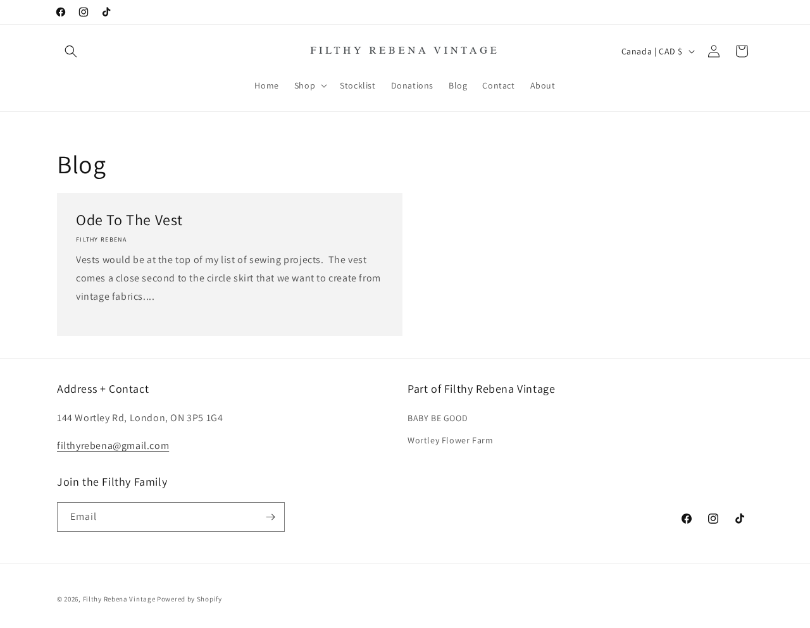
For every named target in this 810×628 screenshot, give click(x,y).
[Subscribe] (270, 517)
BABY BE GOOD (438, 418)
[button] (71, 51)
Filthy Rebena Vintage (119, 598)
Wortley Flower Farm (450, 440)
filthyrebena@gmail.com (113, 445)
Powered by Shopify (189, 598)
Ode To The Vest (129, 220)
